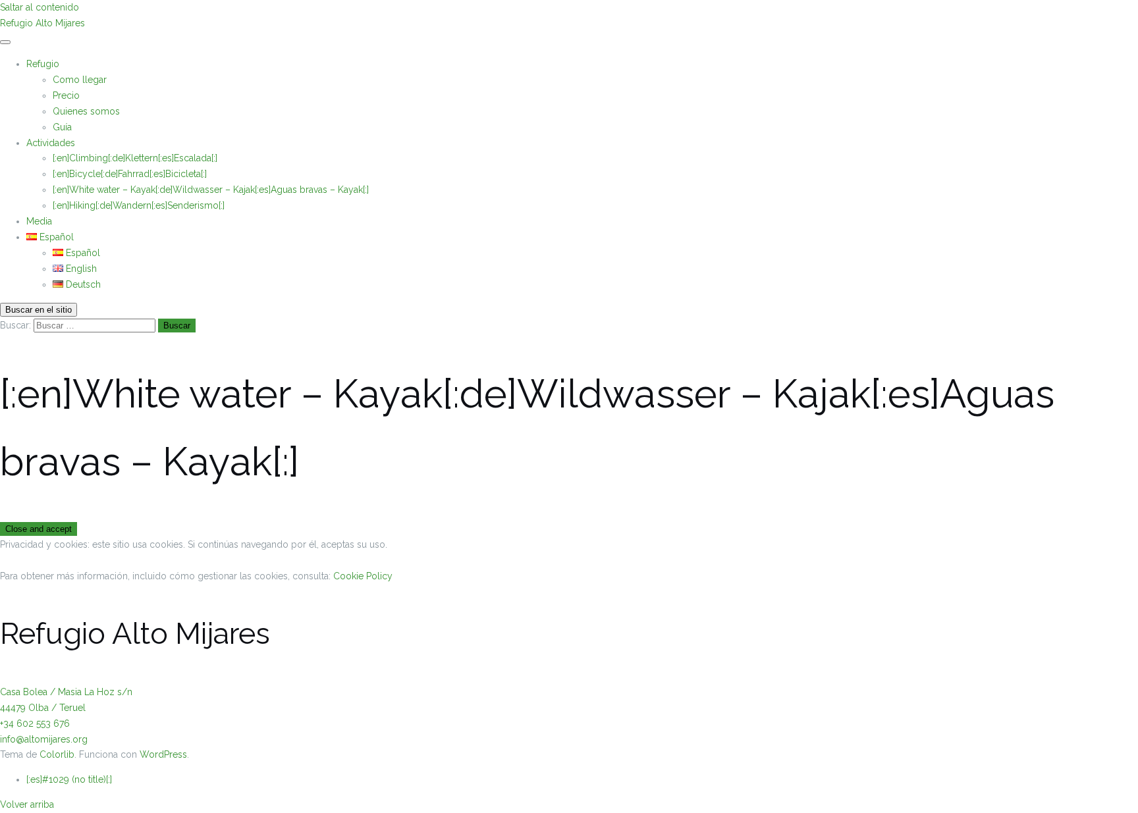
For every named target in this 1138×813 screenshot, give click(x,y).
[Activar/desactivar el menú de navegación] (5, 42)
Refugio (42, 64)
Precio (66, 95)
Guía (62, 127)
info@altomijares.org (44, 739)
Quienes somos (86, 111)
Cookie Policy (363, 576)
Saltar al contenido (39, 7)
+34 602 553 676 (35, 723)
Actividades (50, 143)
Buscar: (15, 325)
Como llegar (80, 79)
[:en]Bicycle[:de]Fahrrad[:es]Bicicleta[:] (130, 174)
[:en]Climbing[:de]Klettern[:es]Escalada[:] (135, 158)
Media (39, 221)
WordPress (163, 754)
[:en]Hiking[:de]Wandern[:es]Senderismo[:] (139, 205)
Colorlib (57, 754)
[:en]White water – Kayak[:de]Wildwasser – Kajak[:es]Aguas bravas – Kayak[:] (211, 189)
